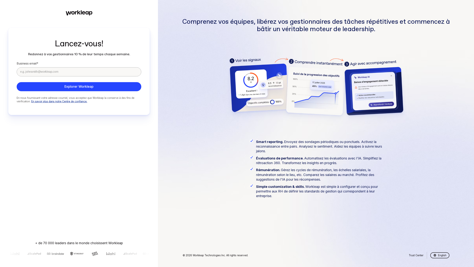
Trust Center (416, 255)
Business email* (27, 63)
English (442, 255)
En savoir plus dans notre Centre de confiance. (59, 101)
